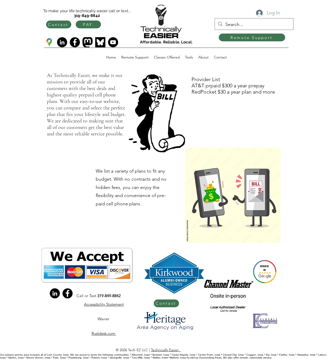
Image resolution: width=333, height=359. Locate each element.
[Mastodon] (87, 42)
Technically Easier (166, 350)
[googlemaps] (49, 42)
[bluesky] (100, 42)
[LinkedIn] (62, 42)
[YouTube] (113, 42)
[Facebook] (75, 42)
